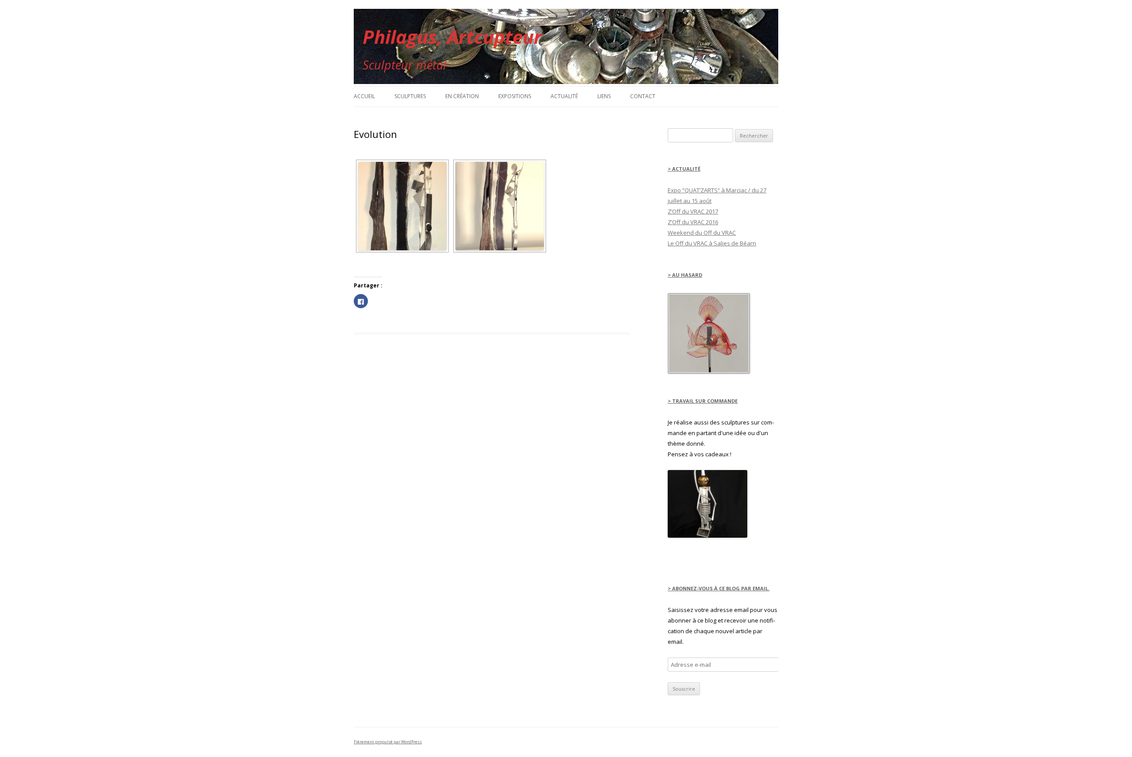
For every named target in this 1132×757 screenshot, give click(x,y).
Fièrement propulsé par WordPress (388, 742)
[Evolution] (402, 206)
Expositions (514, 96)
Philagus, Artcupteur (452, 36)
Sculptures (410, 96)
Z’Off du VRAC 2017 (693, 211)
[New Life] (707, 535)
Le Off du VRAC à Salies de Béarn (712, 243)
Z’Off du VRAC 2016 (693, 222)
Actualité (564, 96)
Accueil (364, 96)
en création (462, 96)
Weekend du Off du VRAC (702, 233)
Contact (642, 96)
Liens (604, 96)
